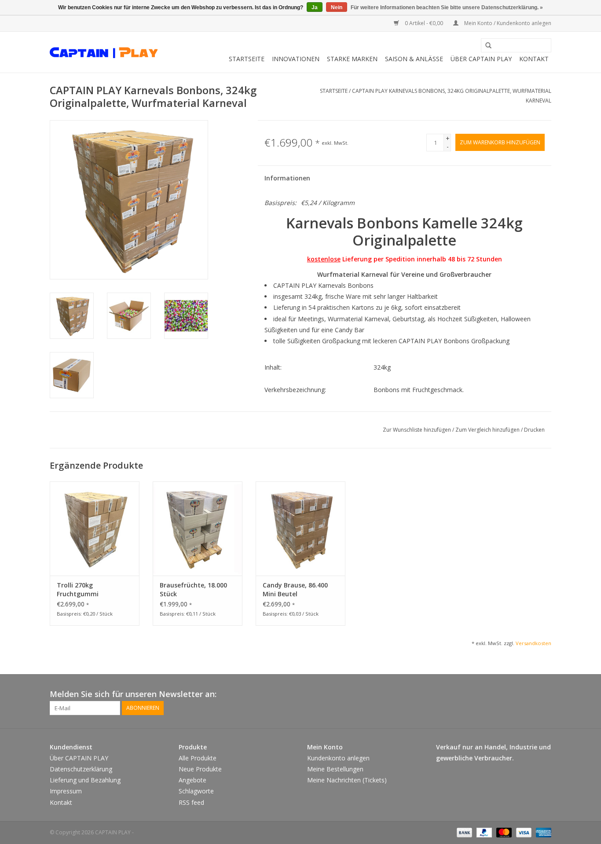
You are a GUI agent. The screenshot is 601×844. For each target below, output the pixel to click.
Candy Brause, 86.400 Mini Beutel (295, 589)
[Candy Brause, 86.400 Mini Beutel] (300, 528)
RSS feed (191, 802)
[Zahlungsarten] (463, 832)
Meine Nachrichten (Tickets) (347, 780)
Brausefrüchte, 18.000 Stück (193, 589)
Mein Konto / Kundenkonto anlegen (507, 23)
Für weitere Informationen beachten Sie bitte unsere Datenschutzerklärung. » (447, 7)
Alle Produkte (197, 758)
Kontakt (534, 59)
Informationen (287, 178)
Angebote (192, 780)
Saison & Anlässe (414, 59)
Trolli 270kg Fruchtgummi (78, 589)
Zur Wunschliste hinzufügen (417, 429)
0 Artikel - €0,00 (423, 23)
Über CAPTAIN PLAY (481, 59)
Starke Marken (352, 59)
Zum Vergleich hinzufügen (488, 429)
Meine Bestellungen (335, 769)
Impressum (66, 791)
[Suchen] (485, 45)
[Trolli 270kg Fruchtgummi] (94, 528)
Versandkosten (533, 643)
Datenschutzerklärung (81, 769)
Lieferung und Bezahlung (85, 780)
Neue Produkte (200, 769)
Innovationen (295, 59)
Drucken (534, 429)
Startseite (246, 59)
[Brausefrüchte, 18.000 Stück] (197, 528)
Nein (336, 7)
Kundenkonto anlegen (338, 758)
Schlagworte (196, 791)
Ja (314, 7)
